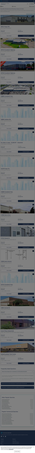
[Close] (34, 447)
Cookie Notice (11, 449)
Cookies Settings (17, 451)
